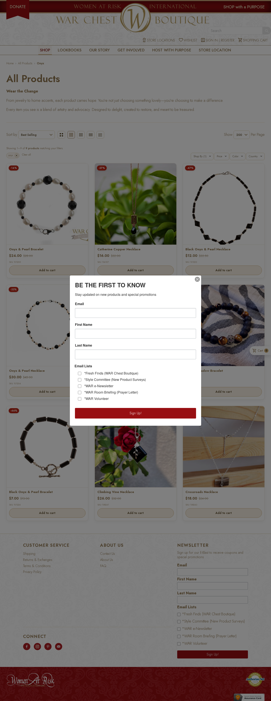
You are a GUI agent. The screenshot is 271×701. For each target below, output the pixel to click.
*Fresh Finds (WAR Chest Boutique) (111, 373)
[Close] (197, 279)
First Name (83, 324)
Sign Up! (136, 413)
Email (79, 304)
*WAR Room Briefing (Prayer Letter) (111, 392)
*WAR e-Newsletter (98, 385)
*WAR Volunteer (96, 398)
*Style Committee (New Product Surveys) (115, 379)
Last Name (83, 345)
